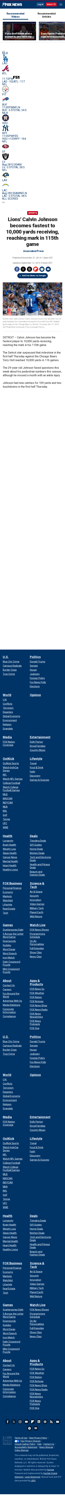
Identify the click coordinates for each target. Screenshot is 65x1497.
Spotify (29, 1428)
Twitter (23, 269)
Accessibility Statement (26, 1447)
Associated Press (33, 251)
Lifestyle (36, 758)
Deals (34, 836)
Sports (32, 213)
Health (7, 836)
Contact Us (48, 1444)
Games (8, 925)
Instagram (20, 1421)
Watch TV (51, 4)
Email (48, 269)
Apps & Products (36, 982)
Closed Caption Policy (25, 1444)
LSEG (33, 1480)
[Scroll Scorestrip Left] (3, 51)
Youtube (26, 1421)
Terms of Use (21, 1438)
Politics (35, 657)
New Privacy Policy (38, 1438)
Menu (61, 4)
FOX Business (12, 883)
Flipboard (35, 269)
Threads (29, 269)
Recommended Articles (46, 15)
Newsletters (57, 1421)
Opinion (35, 695)
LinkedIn (38, 1421)
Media (7, 737)
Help (39, 1444)
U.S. (6, 657)
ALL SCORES (10, 198)
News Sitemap (46, 1447)
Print (42, 269)
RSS (51, 1421)
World (7, 695)
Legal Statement (32, 1477)
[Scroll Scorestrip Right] (3, 202)
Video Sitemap (21, 1450)
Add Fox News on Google (34, 275)
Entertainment (40, 737)
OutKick (8, 758)
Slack (45, 1421)
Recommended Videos (15, 15)
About (7, 980)
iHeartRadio (35, 1428)
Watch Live (37, 925)
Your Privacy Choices (30, 1441)
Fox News (12, 5)
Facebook (17, 269)
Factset (50, 1470)
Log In (40, 4)
